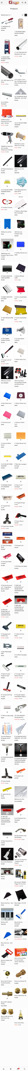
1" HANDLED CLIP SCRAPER (5, 27)
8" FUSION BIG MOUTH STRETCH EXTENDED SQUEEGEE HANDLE (21, 760)
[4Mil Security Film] (7, 373)
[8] (21, 728)
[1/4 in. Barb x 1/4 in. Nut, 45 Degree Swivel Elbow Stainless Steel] (21, 71)
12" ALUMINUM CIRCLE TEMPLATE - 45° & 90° (21, 97)
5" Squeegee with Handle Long (5, 635)
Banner (3, 876)
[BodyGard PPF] (21, 932)
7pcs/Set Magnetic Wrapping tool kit (6, 737)
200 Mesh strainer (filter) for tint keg (19, 144)
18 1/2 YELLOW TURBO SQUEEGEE (21, 124)
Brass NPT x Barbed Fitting (6, 1003)
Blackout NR (4, 922)
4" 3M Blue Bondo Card (21, 253)
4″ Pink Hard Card (5, 422)
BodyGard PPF (18, 937)
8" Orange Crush (19, 776)
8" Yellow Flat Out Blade (6, 795)
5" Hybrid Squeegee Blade (6, 546)
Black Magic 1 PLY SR (20, 903)
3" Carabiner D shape (6, 207)
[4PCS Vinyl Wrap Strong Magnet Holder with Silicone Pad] (21, 373)
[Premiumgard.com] (14, 2)
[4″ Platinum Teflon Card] (21, 414)
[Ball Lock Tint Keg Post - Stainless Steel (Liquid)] (21, 853)
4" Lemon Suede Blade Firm (20, 318)
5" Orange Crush (19, 545)
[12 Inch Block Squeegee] (7, 94)
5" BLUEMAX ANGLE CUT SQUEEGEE (6, 486)
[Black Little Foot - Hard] (7, 895)
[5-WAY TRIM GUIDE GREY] (7, 645)
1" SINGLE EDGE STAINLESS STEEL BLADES (5, 58)
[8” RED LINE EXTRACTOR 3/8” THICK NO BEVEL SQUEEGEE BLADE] (7, 809)
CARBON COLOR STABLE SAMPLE (5, 1042)
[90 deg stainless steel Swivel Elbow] (21, 830)
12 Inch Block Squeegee (4, 103)
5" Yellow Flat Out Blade (19, 635)
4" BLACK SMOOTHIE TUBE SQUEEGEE (6, 277)
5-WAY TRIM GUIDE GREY (6, 652)
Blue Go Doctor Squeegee (19, 923)
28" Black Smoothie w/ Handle (7, 170)
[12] (21, 91)
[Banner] (7, 871)
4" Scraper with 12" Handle (6, 361)
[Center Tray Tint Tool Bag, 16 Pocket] (21, 1033)
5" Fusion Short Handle (7, 526)
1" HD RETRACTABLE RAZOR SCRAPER (20, 32)
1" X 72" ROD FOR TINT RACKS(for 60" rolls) (21, 53)
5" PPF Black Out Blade (21, 566)
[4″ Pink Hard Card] (7, 414)
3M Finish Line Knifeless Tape (18, 233)
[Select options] (7, 377)
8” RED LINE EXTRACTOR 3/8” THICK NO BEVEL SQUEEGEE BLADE (5, 819)
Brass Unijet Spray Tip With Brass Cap (7, 1017)
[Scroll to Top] (25, 1063)
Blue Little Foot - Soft (7, 943)
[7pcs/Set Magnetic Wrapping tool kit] (7, 728)
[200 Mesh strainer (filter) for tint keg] (21, 136)
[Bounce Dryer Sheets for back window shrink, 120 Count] (21, 952)
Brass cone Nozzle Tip (20, 981)
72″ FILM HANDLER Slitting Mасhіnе (20, 716)
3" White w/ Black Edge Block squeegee (21, 212)
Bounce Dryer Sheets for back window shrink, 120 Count (20, 959)
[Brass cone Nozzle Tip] (21, 973)
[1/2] (7, 72)
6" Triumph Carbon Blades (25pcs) (20, 675)
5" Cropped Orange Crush (20, 503)
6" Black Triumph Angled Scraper (5, 675)
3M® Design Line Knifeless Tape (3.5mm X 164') (7, 255)
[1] (7, 21)
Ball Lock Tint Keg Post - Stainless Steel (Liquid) (21, 861)
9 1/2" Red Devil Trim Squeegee (20, 819)
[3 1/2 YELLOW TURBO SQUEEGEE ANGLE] (7, 182)
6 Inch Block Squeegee (21, 655)
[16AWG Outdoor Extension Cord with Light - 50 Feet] (7, 113)
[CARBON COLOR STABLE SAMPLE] (7, 1034)
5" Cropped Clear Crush (5, 506)
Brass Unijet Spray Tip (20, 995)
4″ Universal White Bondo (6, 444)
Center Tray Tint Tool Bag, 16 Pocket (20, 1040)
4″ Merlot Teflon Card (20, 403)
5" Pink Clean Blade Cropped (6, 562)
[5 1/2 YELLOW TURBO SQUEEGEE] (7, 456)
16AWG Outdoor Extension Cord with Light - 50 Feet (6, 121)
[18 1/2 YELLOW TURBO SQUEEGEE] (21, 115)
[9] (7, 833)
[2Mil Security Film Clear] (21, 161)
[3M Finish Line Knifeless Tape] (21, 224)
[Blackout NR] (7, 914)
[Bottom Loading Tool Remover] (7, 953)
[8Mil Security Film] (21, 792)
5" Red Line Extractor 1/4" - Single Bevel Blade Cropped (6, 587)
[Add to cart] (7, 23)
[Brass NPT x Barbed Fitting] (7, 994)
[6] (7, 666)
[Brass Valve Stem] (21, 1015)
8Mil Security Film (19, 799)
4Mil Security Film (6, 381)
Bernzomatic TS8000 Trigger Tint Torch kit (20, 883)
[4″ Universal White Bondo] (7, 435)
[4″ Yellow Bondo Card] (21, 435)
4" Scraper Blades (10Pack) (19, 339)
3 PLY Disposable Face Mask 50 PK (20, 190)
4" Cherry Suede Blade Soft (21, 298)
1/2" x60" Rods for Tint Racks (7, 81)
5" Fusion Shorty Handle (19, 522)
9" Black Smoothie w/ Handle (6, 842)
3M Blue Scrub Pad (6, 232)
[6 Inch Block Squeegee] (21, 647)
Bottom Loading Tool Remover (6, 961)
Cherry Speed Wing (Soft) (20, 1063)
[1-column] (22, 15)
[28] (7, 161)
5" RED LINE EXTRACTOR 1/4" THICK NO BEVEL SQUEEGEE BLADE (5, 612)
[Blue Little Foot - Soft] (7, 935)
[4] (21, 245)
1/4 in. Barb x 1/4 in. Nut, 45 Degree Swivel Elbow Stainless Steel (21, 81)
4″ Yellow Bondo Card (20, 443)
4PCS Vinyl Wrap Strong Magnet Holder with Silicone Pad (21, 382)
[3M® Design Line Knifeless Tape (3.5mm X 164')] (7, 245)
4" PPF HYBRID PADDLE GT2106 (5, 339)
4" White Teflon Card (20, 359)
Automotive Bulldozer (7, 862)
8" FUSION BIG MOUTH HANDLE (7, 758)
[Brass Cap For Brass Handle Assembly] (7, 973)
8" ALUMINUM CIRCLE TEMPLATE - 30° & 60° (21, 737)
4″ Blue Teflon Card (6, 403)
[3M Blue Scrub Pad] (7, 224)
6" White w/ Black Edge (7, 715)
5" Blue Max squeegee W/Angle (20, 465)
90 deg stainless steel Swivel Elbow (20, 836)
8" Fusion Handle (5, 781)
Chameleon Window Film (6, 1063)
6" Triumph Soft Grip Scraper (6, 695)
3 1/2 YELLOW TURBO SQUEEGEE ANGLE (7, 190)
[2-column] (26, 15)
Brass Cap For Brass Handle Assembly (6, 982)
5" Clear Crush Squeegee (18, 486)
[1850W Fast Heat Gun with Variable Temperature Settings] (7, 137)
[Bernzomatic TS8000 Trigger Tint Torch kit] (21, 874)
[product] (3, 1069)
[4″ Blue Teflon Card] (7, 395)
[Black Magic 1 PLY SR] (21, 895)
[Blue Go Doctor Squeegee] (21, 914)
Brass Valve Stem (19, 1023)
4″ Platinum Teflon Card (19, 423)
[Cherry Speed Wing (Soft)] (21, 1055)
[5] (21, 456)
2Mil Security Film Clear (19, 170)
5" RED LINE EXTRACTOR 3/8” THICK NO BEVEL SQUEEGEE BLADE (19, 608)
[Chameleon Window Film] (7, 1055)
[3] (21, 203)
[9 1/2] (21, 810)
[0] (25, 2)
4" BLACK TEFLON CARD (19, 277)
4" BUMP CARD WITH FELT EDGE (6, 298)
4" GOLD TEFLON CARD (7, 318)
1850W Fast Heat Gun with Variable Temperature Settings (7, 148)
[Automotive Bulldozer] (7, 854)
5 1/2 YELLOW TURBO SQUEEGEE (7, 465)
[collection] (10, 1069)
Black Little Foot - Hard (7, 903)
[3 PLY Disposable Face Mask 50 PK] (21, 182)
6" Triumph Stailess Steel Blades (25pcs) (20, 695)
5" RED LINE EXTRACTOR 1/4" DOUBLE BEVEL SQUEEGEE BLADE (19, 588)
